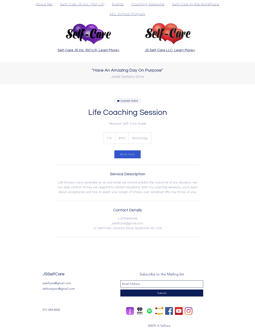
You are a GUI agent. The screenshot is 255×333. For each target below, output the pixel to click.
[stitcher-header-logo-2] (159, 311)
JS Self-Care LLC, (159, 50)
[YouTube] (179, 311)
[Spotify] (149, 311)
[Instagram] (188, 311)
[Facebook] (169, 311)
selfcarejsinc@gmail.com (59, 289)
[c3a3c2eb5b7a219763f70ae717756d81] (130, 311)
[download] (140, 311)
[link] (127, 154)
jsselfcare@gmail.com (57, 283)
